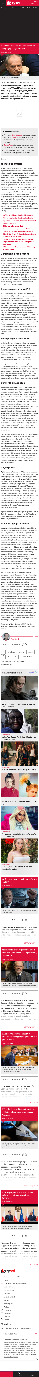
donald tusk (11, 652)
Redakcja (7, 1294)
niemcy (21, 652)
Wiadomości (15, 8)
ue (15, 657)
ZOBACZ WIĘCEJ (26, 657)
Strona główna (5, 8)
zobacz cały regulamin (11, 1357)
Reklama (6, 1307)
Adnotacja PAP (8, 1304)
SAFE (14, 137)
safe (9, 657)
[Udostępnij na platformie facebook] (23, 644)
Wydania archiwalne (10, 1297)
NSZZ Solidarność (34, 3)
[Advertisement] (19, 26)
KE (5, 150)
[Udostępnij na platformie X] (26, 644)
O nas (6, 1280)
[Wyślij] (36, 1333)
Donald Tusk (8, 145)
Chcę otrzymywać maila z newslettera (16, 1339)
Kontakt (6, 1300)
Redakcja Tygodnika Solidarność (14, 1277)
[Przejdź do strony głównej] (13, 3)
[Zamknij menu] (3, 3)
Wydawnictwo (8, 1287)
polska (30, 652)
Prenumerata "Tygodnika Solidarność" (16, 1284)
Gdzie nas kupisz (9, 1290)
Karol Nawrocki (17, 135)
